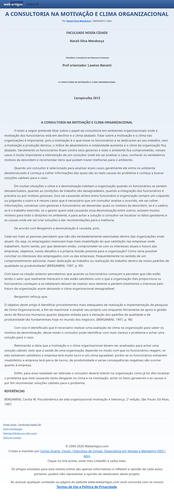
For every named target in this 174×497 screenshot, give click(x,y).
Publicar (31, 4)
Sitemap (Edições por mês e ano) (20, 433)
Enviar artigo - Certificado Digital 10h (22, 424)
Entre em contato (12, 437)
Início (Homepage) (12, 429)
